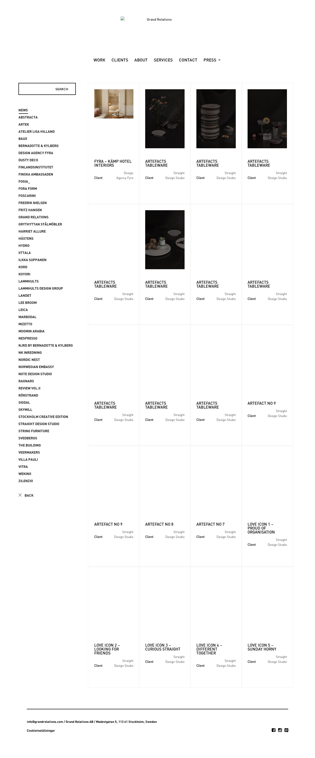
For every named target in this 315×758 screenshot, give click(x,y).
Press (210, 60)
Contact (188, 60)
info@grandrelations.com (45, 722)
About (141, 60)
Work (99, 60)
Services (163, 60)
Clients (119, 60)
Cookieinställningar (41, 730)
